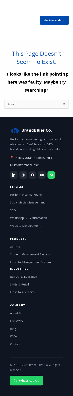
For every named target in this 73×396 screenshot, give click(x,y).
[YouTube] (42, 175)
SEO (13, 210)
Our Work (16, 321)
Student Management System (30, 254)
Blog (13, 329)
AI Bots (15, 247)
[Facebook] (32, 175)
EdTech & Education (23, 276)
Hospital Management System (30, 262)
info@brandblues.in (27, 165)
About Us (16, 313)
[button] (54, 20)
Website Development (25, 225)
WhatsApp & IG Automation (28, 218)
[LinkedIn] (14, 175)
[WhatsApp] (51, 175)
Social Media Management (27, 202)
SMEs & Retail (19, 284)
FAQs (13, 336)
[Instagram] (23, 175)
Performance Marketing (26, 194)
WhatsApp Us (29, 380)
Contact (15, 344)
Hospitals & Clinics (22, 292)
